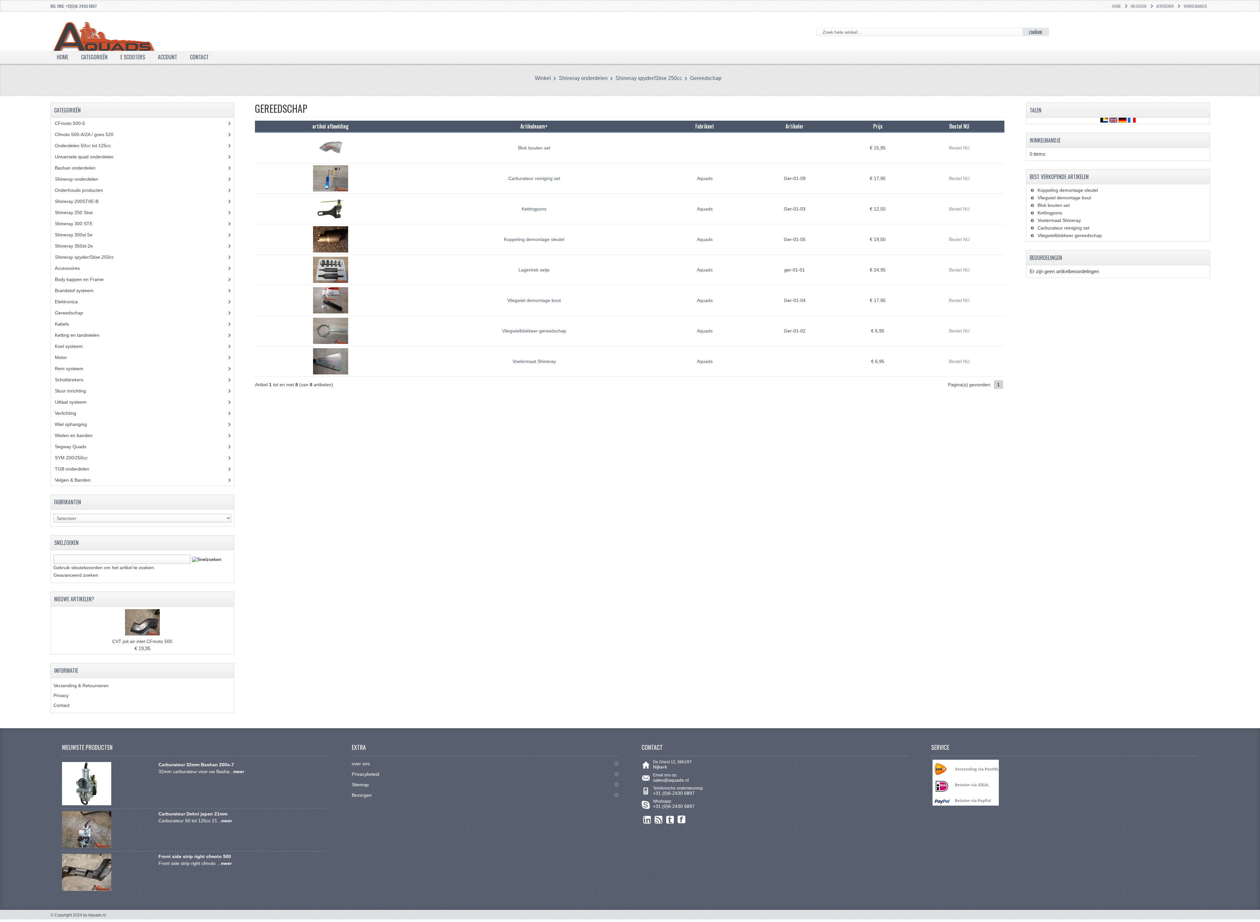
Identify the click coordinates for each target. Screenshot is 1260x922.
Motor (66, 357)
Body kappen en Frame (84, 279)
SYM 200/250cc (76, 457)
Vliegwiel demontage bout (534, 300)
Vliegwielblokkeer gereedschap (534, 330)
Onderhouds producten (84, 190)
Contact (61, 705)
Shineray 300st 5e (78, 234)
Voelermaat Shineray (534, 361)
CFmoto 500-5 (73, 123)
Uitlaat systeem (74, 402)
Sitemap (360, 784)
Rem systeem (74, 368)
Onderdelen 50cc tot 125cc (88, 145)
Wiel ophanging (76, 424)
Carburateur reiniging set (534, 178)
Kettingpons (534, 208)
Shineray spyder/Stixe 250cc (649, 78)
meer (238, 771)
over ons (361, 763)
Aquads (705, 178)
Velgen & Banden (77, 480)
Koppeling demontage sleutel (534, 239)
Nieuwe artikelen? (74, 599)
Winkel (543, 78)
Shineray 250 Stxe (80, 212)
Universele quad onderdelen (89, 156)
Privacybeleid (365, 774)
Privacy (61, 695)
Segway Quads (74, 446)
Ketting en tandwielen (82, 335)
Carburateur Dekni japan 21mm (192, 813)
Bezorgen (362, 795)
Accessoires (72, 268)
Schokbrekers (74, 379)
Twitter (670, 819)
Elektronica (71, 301)
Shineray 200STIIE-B (81, 201)
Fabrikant (704, 126)
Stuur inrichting (75, 390)
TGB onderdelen (77, 468)
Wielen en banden (74, 435)
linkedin (647, 819)
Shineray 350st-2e (79, 246)
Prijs (878, 126)
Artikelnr (795, 126)
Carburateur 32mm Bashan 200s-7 (196, 764)
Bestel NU (959, 147)
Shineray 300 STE (78, 223)
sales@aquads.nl (671, 780)
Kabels (65, 324)
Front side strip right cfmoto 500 (194, 856)
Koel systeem (73, 346)
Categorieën (94, 57)
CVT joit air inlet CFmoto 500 (142, 641)
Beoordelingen (1046, 258)
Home (1116, 6)
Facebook (682, 819)
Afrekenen (1165, 6)
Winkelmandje (1195, 6)
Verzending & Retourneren (81, 685)
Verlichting (70, 413)
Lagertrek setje (534, 269)
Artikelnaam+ (534, 126)
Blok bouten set (534, 147)
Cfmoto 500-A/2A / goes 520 (90, 134)
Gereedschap (706, 78)
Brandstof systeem (79, 290)
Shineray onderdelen (583, 78)
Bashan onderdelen (83, 167)
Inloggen (1138, 6)
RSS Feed (659, 819)
